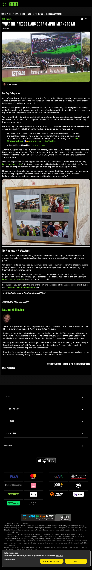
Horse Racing (20, 14)
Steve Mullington (13, 84)
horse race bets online (12, 164)
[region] (46, 558)
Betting (3, 14)
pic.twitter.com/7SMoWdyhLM (42, 141)
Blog (10, 14)
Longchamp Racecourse (13, 279)
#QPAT (76, 138)
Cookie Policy (59, 555)
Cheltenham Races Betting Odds (20, 287)
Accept (76, 561)
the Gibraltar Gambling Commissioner (37, 528)
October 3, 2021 (38, 145)
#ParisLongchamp (15, 141)
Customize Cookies (9, 559)
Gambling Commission (45, 539)
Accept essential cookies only (51, 561)
